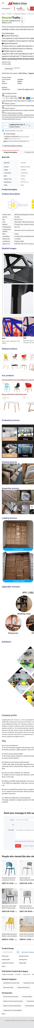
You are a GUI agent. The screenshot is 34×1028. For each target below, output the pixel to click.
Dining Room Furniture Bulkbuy (12, 1010)
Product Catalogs (28, 952)
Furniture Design (27, 996)
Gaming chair (23, 959)
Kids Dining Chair (8, 987)
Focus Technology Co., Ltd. (24, 1020)
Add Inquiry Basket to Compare (13, 146)
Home (3, 14)
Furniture (9, 14)
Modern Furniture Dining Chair (12, 1006)
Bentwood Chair (24, 956)
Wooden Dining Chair (23, 987)
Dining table (22, 963)
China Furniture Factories (10, 996)
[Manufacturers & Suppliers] (17, 3)
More (3, 1014)
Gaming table (6, 959)
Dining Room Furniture (19, 14)
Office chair (5, 956)
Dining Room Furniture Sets (11, 983)
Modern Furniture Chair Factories (13, 1001)
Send (18, 846)
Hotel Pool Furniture (8, 963)
